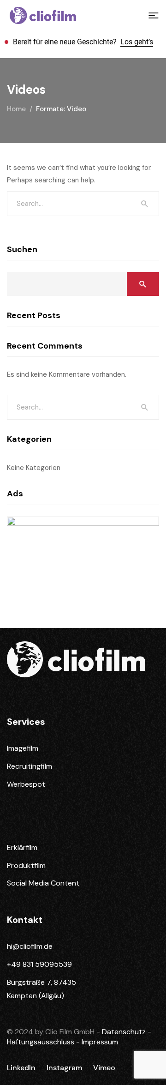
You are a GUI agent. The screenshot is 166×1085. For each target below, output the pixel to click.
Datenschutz (125, 1032)
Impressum (100, 1042)
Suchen (22, 249)
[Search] (145, 204)
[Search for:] (83, 204)
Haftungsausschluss (41, 1042)
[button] (153, 15)
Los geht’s (136, 41)
